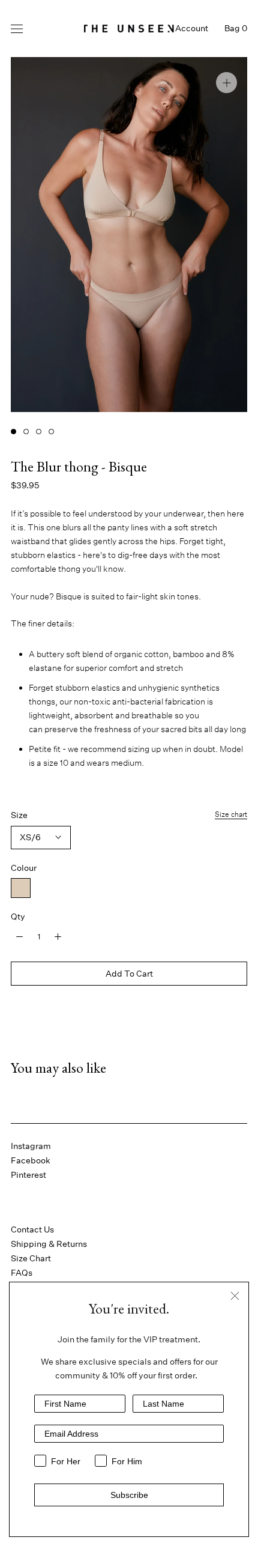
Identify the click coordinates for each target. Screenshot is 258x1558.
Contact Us (32, 1229)
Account (191, 28)
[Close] (234, 1295)
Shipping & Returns (49, 1243)
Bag (235, 28)
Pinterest (28, 1174)
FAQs (21, 1272)
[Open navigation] (17, 28)
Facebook (30, 1160)
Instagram (31, 1146)
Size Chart (31, 1258)
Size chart (231, 814)
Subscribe (129, 1495)
